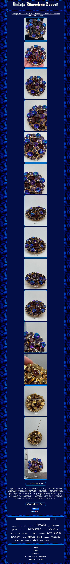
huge (49, 526)
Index (35, 548)
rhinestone (34, 528)
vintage (55, 536)
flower (31, 536)
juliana (53, 540)
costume (24, 533)
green (47, 540)
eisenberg (42, 533)
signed (57, 532)
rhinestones (53, 529)
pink (30, 533)
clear (34, 526)
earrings (28, 540)
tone (35, 533)
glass (14, 529)
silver (41, 540)
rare (49, 532)
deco (29, 526)
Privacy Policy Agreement (36, 557)
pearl (25, 529)
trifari (35, 540)
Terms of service (35, 560)
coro (19, 533)
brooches (14, 526)
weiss (20, 526)
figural (25, 526)
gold (39, 536)
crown (44, 529)
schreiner (46, 537)
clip (22, 540)
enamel (55, 526)
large (13, 533)
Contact (36, 554)
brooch (41, 525)
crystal (20, 529)
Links (35, 551)
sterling (24, 537)
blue (17, 540)
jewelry (15, 536)
